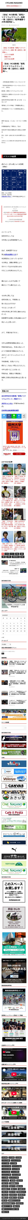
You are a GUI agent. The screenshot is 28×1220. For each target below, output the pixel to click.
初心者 (5, 1186)
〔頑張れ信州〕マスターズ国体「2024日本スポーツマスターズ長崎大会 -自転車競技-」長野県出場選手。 (17, 683)
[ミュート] (22, 1079)
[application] (14, 1055)
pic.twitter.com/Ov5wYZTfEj (15, 216)
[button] (26, 10)
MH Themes (23, 1218)
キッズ (13, 1163)
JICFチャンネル (7, 403)
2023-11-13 (5, 25)
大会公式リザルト (7, 196)
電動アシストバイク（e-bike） (10, 1209)
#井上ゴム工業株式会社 (13, 212)
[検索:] (14, 727)
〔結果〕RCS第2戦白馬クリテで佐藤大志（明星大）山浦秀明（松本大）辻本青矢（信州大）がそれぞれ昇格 (7, 502)
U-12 (11, 1157)
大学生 (8, 556)
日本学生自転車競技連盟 (10, 410)
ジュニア (16, 1169)
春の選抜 (13, 1197)
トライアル (6, 1172)
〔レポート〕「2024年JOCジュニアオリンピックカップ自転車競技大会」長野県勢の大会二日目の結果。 (17, 693)
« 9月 (3, 637)
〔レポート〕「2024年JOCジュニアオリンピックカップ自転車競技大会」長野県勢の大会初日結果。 (17, 702)
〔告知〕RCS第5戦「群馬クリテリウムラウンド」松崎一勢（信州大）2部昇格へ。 (14, 50)
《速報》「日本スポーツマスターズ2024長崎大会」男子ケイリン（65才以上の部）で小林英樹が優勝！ (17, 663)
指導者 (5, 1197)
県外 (4, 1200)
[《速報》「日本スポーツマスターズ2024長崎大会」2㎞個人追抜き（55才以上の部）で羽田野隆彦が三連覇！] (5, 673)
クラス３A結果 (9, 54)
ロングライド (14, 1177)
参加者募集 (6, 1189)
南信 (4, 556)
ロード (12, 554)
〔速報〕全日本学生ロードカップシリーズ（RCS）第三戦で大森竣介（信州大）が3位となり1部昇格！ (20, 525)
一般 (12, 1180)
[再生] (3, 1079)
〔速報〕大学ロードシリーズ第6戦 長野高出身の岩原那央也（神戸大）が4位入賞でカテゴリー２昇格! (7, 547)
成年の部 (21, 1194)
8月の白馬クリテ (10, 254)
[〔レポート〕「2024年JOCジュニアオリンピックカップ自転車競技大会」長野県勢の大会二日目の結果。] (5, 694)
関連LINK (8, 57)
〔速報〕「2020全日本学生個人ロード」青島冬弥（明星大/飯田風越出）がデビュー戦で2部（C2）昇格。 (7, 525)
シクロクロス (6, 1169)
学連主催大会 (16, 556)
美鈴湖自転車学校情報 (8, 1203)
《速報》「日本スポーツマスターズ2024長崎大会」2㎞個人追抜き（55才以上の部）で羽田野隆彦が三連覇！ (17, 672)
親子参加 (19, 1203)
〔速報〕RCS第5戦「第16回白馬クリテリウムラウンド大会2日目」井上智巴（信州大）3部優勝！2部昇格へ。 (7, 480)
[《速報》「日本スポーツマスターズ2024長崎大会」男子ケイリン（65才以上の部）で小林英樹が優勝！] (5, 664)
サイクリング (17, 1166)
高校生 (5, 1212)
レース (5, 1177)
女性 (12, 1192)
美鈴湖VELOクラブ (14, 1200)
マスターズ (16, 1174)
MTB (4, 1157)
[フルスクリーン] (24, 1079)
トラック (15, 1172)
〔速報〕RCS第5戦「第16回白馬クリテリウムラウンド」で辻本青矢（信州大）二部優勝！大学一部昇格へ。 (19, 480)
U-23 (7, 554)
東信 (22, 556)
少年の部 (13, 1194)
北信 (22, 554)
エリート (5, 1163)
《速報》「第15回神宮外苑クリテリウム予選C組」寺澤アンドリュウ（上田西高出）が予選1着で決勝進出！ (20, 502)
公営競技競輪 (14, 1183)
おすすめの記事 (9, 59)
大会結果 (21, 1189)
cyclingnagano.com (14, 25)
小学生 (5, 1194)
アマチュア (6, 1160)
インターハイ (16, 1160)
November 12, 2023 (19, 221)
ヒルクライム (6, 1174)
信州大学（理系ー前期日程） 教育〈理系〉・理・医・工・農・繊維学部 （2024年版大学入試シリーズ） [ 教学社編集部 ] (14, 448)
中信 (17, 554)
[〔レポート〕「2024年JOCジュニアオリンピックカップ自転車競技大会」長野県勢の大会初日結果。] (5, 703)
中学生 (5, 1183)
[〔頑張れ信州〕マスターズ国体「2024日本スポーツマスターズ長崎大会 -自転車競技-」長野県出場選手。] (5, 684)
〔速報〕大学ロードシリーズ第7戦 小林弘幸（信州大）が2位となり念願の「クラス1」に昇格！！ (20, 547)
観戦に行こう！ (6, 1206)
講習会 (16, 1206)
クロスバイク (6, 1166)
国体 (14, 1189)
